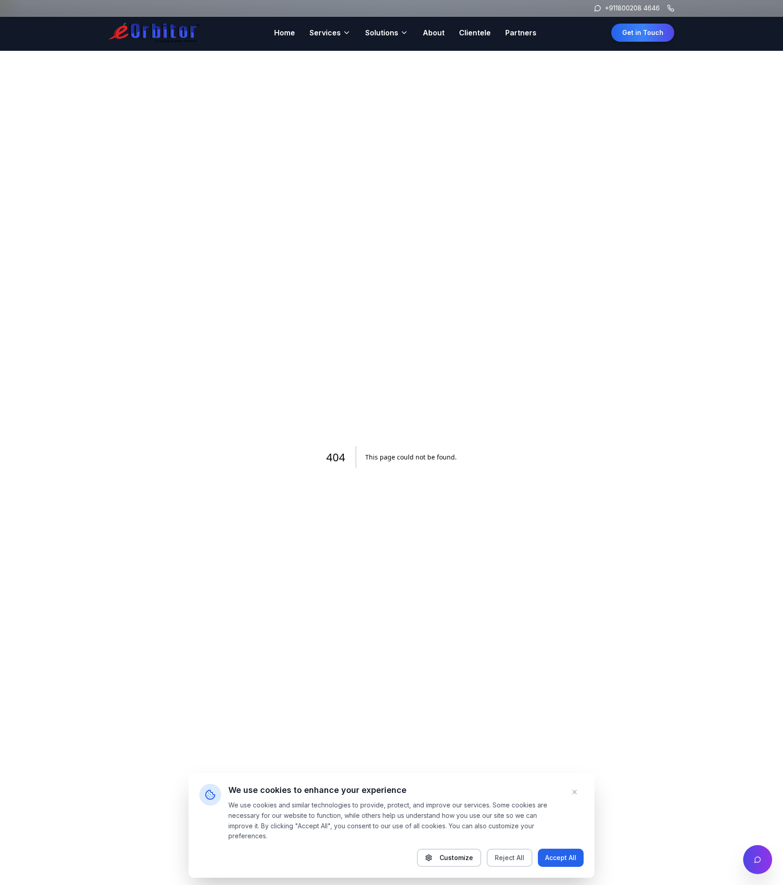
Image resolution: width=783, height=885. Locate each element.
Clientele (475, 32)
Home (284, 32)
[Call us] (670, 8)
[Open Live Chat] (757, 859)
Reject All (509, 857)
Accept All (560, 857)
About (434, 32)
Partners (520, 32)
